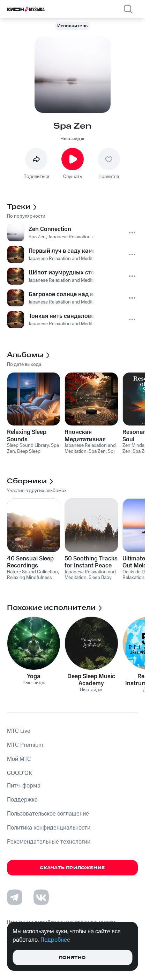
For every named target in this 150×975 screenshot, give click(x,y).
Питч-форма (23, 786)
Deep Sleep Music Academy (91, 680)
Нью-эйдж (72, 138)
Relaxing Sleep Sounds (26, 436)
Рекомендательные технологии (48, 842)
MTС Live (18, 731)
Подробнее (55, 940)
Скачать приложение (72, 868)
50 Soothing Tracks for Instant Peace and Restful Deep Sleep (91, 562)
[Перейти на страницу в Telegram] (14, 897)
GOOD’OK (19, 773)
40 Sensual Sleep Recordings (30, 562)
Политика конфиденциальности (48, 828)
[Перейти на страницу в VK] (41, 897)
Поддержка (22, 800)
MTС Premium (25, 745)
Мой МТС (19, 759)
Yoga (33, 676)
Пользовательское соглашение (48, 814)
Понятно (72, 958)
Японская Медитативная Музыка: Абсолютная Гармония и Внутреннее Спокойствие (85, 436)
